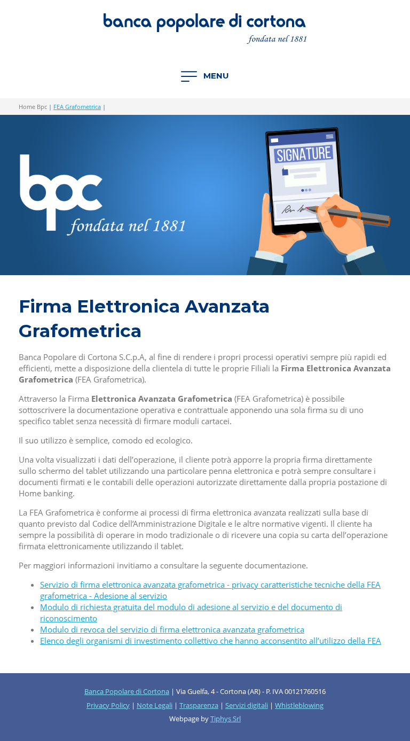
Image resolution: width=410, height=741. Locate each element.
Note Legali (154, 705)
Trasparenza (198, 705)
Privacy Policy (108, 705)
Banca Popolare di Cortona (126, 691)
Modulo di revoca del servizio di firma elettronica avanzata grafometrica (172, 629)
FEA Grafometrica (77, 107)
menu (215, 76)
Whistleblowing (299, 705)
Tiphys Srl (225, 718)
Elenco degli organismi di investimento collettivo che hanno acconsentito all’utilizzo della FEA (210, 640)
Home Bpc (33, 107)
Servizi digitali (246, 705)
